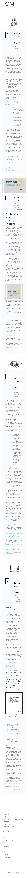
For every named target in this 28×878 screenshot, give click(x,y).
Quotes (5, 851)
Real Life (19, 52)
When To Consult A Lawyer (10, 814)
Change (6, 835)
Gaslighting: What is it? (9, 816)
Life (5, 849)
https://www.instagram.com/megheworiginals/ (13, 169)
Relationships (7, 857)
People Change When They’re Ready (12, 824)
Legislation (6, 846)
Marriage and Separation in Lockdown (18, 381)
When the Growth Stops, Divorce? (17, 38)
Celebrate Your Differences (10, 826)
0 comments (17, 50)
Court (5, 843)
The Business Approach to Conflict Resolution (18, 586)
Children (6, 837)
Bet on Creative (17, 198)
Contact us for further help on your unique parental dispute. (14, 161)
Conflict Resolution (8, 840)
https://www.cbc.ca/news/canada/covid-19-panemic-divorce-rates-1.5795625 (13, 535)
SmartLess (9, 243)
